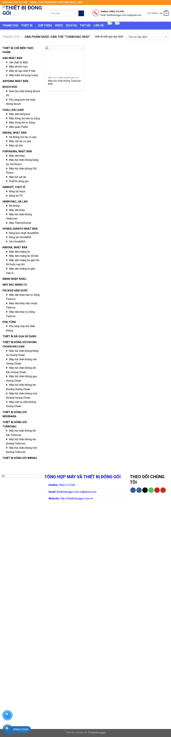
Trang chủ (10, 25)
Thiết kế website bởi (85, 732)
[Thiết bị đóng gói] (23, 13)
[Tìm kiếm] (81, 13)
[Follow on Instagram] (160, 2)
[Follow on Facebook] (157, 2)
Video (59, 25)
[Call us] (151, 490)
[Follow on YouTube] (163, 490)
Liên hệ (99, 25)
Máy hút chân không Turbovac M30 (64, 82)
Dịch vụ (71, 25)
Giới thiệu (45, 25)
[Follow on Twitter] (164, 2)
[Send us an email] (167, 2)
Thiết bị (27, 25)
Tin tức (85, 25)
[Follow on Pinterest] (157, 490)
